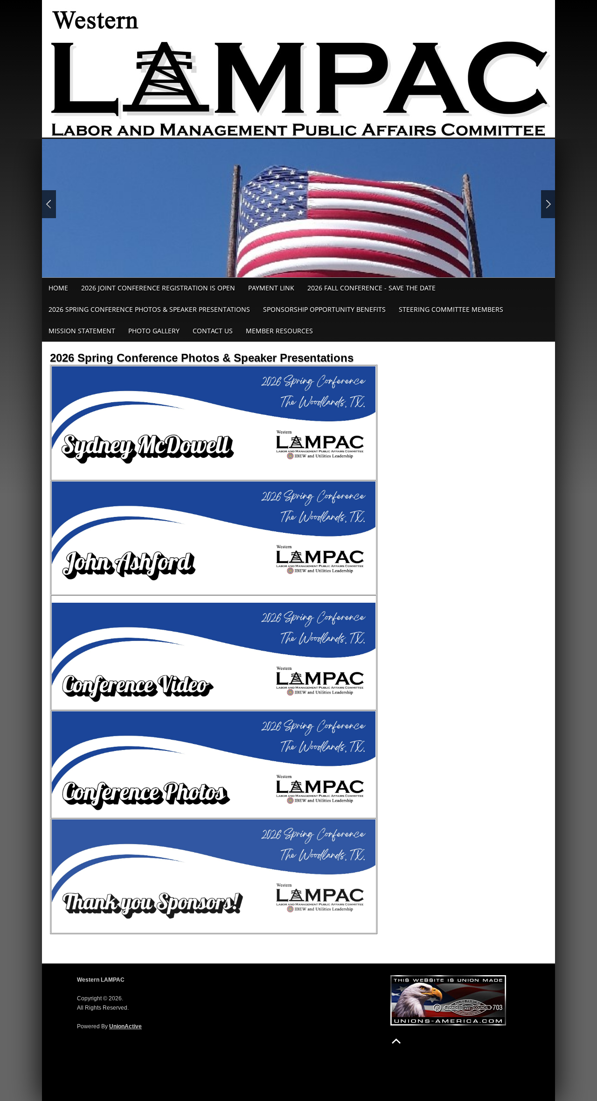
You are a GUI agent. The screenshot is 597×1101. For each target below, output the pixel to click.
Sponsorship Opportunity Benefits (324, 309)
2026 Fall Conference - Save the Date (371, 287)
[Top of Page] (396, 1041)
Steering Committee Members (451, 309)
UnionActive (125, 1026)
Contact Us (213, 330)
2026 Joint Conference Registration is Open (158, 287)
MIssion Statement (82, 330)
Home (58, 287)
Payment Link (271, 287)
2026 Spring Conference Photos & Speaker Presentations (149, 309)
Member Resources (279, 330)
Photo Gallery (154, 330)
